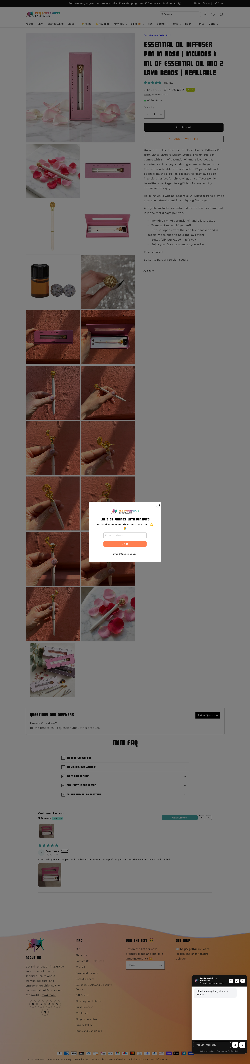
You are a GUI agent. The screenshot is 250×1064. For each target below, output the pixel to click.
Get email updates (207, 1051)
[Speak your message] (235, 1045)
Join (125, 544)
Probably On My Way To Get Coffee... (40, 1058)
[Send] (242, 1045)
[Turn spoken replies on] (231, 981)
